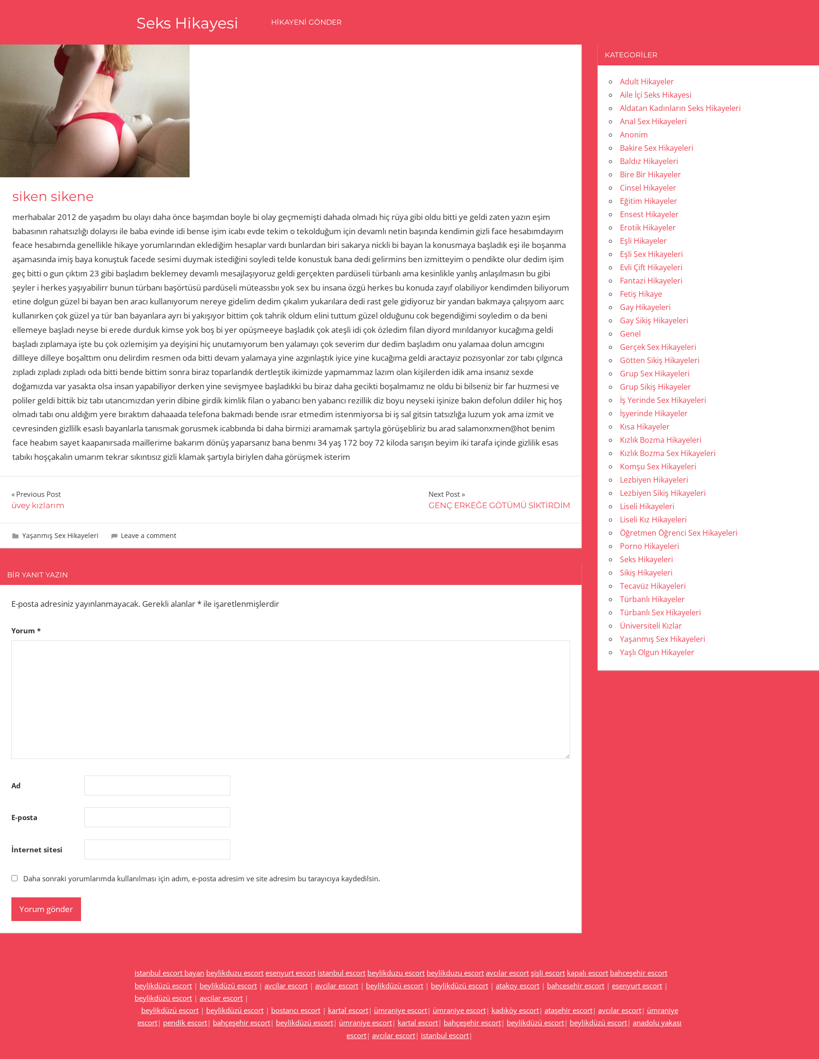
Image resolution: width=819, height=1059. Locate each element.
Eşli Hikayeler (643, 241)
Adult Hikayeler (647, 81)
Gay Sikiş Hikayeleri (654, 320)
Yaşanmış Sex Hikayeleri (60, 535)
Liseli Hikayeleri (647, 506)
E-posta (24, 817)
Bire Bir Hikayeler (650, 174)
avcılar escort (507, 972)
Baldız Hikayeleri (649, 161)
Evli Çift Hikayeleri (651, 267)
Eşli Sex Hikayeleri (651, 254)
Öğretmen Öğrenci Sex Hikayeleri (678, 533)
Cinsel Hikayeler (648, 188)
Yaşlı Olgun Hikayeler (657, 652)
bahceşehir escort (638, 972)
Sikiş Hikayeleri (646, 572)
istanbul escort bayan (169, 972)
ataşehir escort (568, 1010)
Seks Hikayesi (187, 23)
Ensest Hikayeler (649, 214)
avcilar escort (286, 985)
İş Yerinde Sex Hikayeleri (663, 400)
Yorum (26, 630)
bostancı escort (295, 1010)
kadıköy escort (515, 1010)
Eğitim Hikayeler (648, 201)
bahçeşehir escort (241, 1022)
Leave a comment (148, 535)
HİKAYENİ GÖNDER (306, 22)
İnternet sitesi (37, 849)
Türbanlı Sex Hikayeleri (660, 612)
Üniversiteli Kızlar (651, 626)
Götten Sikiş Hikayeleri (660, 360)
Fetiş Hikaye (641, 294)
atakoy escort (517, 985)
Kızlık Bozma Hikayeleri (660, 440)
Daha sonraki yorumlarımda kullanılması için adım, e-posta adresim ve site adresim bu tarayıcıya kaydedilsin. (201, 878)
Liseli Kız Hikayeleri (653, 519)
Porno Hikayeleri (649, 546)
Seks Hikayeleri (646, 559)
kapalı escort (587, 972)
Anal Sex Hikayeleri (653, 121)
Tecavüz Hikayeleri (653, 586)
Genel (630, 334)
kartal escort (348, 1010)
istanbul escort (341, 972)
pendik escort (185, 1022)
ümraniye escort (400, 1010)
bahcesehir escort (575, 985)
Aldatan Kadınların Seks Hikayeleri (680, 108)
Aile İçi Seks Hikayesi (656, 95)
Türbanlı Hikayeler (652, 599)
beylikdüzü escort (163, 985)
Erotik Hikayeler (648, 227)
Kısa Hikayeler (645, 426)
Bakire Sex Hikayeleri (656, 148)
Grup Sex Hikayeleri (655, 373)
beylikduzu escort (235, 972)
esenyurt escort (290, 972)
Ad (16, 785)
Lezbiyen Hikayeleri (654, 480)
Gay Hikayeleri (645, 307)
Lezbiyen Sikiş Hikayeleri (663, 493)
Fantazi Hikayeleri (651, 280)
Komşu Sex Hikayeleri (658, 466)
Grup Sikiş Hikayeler (655, 387)
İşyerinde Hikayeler (654, 413)
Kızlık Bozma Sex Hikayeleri (668, 453)
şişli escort (548, 972)
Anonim (634, 134)
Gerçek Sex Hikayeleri (658, 347)
